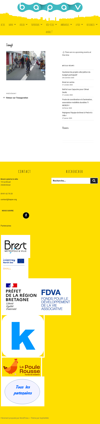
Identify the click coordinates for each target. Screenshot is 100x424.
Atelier (22, 24)
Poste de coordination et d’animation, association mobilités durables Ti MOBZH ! (77, 102)
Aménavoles (65, 24)
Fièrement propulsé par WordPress (15, 418)
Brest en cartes (68, 82)
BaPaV (11, 24)
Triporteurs (35, 24)
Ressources (91, 24)
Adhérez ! (49, 31)
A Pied (78, 24)
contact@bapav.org (9, 199)
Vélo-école (50, 24)
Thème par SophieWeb (40, 418)
